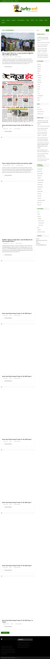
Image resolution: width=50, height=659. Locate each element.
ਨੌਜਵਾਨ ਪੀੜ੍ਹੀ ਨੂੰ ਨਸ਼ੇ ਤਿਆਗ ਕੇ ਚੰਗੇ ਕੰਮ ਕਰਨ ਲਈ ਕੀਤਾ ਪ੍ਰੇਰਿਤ (17, 163)
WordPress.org (40, 113)
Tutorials (39, 229)
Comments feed (40, 111)
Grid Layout (41, 225)
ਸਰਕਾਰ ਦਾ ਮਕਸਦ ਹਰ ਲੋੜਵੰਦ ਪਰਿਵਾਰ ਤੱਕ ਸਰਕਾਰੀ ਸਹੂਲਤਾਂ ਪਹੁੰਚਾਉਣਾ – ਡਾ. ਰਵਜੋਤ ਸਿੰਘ (42, 50)
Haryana (8, 20)
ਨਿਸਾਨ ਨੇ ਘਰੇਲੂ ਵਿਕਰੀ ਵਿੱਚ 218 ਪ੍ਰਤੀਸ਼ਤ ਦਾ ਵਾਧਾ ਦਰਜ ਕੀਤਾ (42, 45)
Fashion (38, 71)
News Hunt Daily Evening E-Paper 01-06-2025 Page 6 (16, 439)
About (12, 1)
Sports (32, 20)
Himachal (13, 20)
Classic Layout (41, 222)
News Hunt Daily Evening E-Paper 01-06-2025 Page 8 (16, 565)
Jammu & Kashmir (20, 20)
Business (41, 20)
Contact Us (16, 1)
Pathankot (39, 82)
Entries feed (39, 109)
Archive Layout (41, 220)
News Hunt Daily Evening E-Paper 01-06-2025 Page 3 (16, 376)
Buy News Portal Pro (41, 231)
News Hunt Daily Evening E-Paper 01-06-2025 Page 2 (16, 313)
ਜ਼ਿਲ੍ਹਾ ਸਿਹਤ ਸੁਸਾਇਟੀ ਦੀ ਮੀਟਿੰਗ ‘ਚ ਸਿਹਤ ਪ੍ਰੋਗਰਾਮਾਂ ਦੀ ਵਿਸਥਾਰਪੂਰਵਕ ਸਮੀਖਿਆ (42, 155)
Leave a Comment (18, 56)
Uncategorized (40, 95)
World (46, 20)
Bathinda (39, 66)
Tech (37, 20)
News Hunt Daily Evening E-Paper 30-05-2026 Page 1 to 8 (43, 151)
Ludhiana (39, 184)
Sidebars (39, 218)
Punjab (3, 20)
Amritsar (39, 64)
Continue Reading (8, 66)
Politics (27, 20)
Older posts (5, 632)
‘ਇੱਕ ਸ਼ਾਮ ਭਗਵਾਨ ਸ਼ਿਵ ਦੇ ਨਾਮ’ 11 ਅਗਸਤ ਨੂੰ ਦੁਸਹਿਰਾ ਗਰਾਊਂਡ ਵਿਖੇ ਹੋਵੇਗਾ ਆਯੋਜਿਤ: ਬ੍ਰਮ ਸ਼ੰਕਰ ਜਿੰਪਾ (42, 56)
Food (38, 73)
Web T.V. (3, 22)
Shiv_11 (11, 56)
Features (39, 216)
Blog (38, 227)
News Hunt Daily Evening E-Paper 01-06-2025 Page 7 (16, 502)
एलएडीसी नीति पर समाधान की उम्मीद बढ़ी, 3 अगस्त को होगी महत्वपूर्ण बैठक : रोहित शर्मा (43, 39)
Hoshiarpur (39, 75)
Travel (38, 93)
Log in (38, 107)
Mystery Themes (18, 657)
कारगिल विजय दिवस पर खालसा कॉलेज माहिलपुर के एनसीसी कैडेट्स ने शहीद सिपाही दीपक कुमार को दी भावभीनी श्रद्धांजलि (43, 145)
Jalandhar (39, 77)
